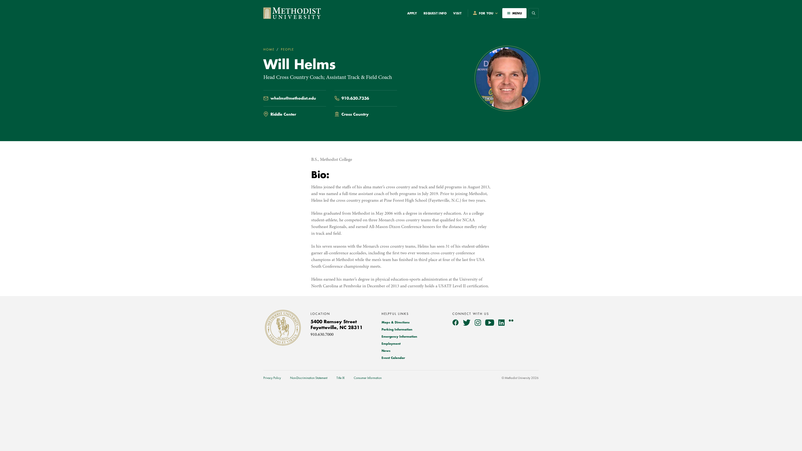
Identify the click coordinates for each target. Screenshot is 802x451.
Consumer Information (368, 377)
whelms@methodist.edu (293, 98)
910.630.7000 (322, 335)
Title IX (340, 377)
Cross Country (355, 114)
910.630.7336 (355, 98)
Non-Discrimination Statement (308, 377)
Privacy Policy (272, 377)
